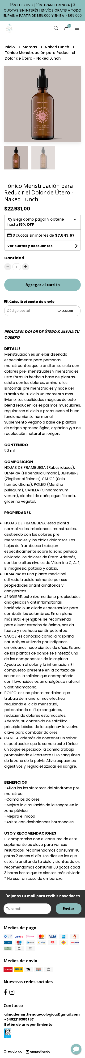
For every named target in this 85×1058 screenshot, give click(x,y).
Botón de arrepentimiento (28, 1024)
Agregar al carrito (43, 284)
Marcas (30, 47)
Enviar (68, 908)
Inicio (10, 47)
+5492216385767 (19, 1019)
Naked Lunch (57, 47)
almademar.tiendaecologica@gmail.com (42, 1014)
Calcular (65, 311)
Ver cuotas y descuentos (29, 245)
